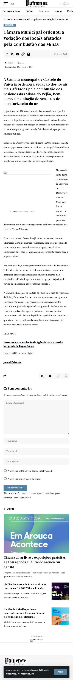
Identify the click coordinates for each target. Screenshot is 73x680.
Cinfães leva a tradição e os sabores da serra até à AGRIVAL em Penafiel (25, 586)
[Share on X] (12, 54)
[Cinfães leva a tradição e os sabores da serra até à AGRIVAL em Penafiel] (60, 591)
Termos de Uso (27, 673)
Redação (9, 62)
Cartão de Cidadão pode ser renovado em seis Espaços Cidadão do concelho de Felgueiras (24, 613)
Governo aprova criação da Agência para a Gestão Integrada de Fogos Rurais (33, 344)
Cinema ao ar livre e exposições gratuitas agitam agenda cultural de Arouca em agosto (35, 562)
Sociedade (15, 19)
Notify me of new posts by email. (24, 479)
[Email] (17, 54)
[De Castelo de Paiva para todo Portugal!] (36, 3)
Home (6, 19)
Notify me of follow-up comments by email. (30, 471)
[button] (60, 672)
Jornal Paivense (12, 362)
